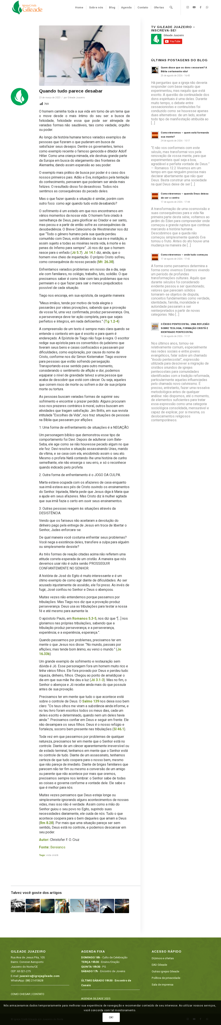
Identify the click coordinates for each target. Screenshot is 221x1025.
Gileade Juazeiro (76, 97)
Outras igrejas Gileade (165, 971)
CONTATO (38, 994)
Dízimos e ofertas (163, 958)
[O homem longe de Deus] (122, 906)
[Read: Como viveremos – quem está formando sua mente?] (155, 135)
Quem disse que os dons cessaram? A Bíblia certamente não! (184, 70)
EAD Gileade (159, 965)
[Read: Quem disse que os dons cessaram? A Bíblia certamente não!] (155, 70)
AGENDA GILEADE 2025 (95, 999)
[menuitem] (79, 7)
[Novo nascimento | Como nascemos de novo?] (48, 906)
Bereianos (57, 847)
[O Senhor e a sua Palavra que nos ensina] (33, 905)
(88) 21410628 (34, 980)
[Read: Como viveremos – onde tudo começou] (155, 257)
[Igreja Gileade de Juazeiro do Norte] (27, 7)
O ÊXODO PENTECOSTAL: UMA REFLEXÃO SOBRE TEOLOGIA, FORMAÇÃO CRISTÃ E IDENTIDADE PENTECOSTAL (185, 328)
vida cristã (52, 855)
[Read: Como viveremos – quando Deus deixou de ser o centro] (155, 196)
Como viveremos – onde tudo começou (184, 255)
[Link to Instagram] (187, 7)
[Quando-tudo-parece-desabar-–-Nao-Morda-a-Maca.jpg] (84, 55)
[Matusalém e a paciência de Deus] (77, 905)
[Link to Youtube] (194, 7)
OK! (111, 1017)
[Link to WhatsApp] (207, 7)
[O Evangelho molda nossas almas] (18, 905)
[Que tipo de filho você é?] (62, 906)
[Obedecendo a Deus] (107, 906)
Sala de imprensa (162, 985)
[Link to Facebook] (200, 7)
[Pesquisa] (171, 7)
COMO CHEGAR (20, 994)
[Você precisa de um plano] (92, 905)
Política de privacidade (166, 978)
